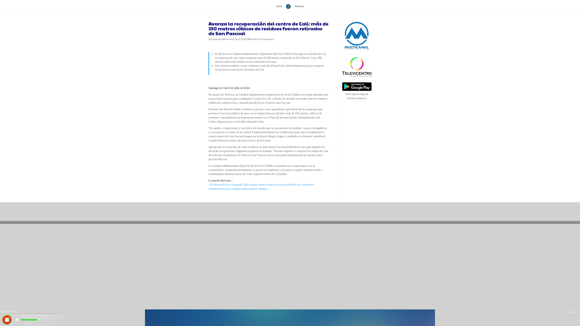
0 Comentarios (266, 39)
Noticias (299, 6)
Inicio (279, 6)
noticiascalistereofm (223, 39)
